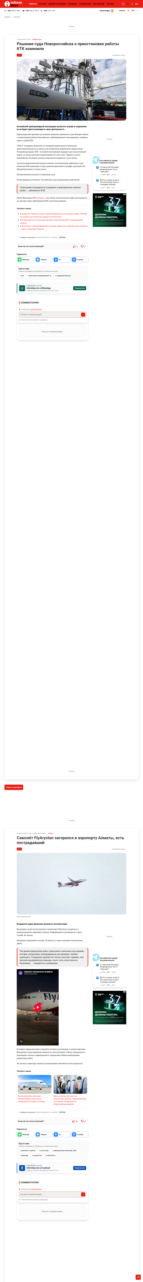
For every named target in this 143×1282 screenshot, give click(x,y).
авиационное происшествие (65, 1150)
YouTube (110, 4)
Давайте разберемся (57, 4)
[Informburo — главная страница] (13, 4)
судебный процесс (63, 276)
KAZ (136, 4)
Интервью (72, 4)
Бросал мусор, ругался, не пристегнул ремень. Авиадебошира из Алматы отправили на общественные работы (70, 1100)
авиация (24, 1155)
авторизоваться (36, 309)
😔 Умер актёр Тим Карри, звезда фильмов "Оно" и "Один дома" (109, 169)
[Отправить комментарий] (83, 315)
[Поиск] (127, 4)
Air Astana (44, 1150)
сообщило (40, 198)
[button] (129, 10)
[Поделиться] (138, 1277)
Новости (33, 4)
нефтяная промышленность (40, 276)
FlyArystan (37, 1155)
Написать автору (119, 55)
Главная (7, 17)
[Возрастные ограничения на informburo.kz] (123, 4)
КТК (22, 276)
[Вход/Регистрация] (132, 4)
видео (51, 833)
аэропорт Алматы (28, 1150)
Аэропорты (51, 1155)
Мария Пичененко (40, 833)
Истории (42, 4)
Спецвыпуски (85, 4)
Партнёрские (98, 4)
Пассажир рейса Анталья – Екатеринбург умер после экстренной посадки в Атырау (31, 1099)
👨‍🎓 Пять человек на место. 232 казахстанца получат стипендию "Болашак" (110, 182)
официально (37, 39)
